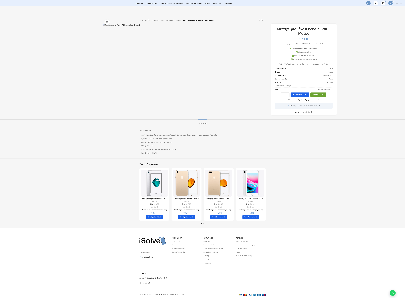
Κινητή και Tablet (158, 20)
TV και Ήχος (208, 259)
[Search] (368, 3)
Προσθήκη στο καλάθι (300, 94)
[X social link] (303, 112)
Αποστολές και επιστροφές (245, 245)
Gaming (206, 256)
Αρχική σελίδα (144, 20)
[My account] (375, 3)
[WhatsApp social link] (146, 283)
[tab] (202, 122)
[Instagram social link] (143, 283)
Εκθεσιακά (170, 20)
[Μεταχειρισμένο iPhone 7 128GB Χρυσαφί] (186, 183)
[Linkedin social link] (309, 112)
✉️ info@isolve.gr (146, 257)
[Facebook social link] (301, 112)
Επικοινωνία (176, 241)
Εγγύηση (238, 252)
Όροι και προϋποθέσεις (244, 256)
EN (401, 3)
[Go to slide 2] (203, 223)
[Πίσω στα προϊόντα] (262, 20)
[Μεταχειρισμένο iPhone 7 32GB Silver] (154, 183)
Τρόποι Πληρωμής (242, 241)
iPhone (178, 20)
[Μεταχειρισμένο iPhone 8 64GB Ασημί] (250, 183)
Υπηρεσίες (207, 263)
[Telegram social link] (311, 112)
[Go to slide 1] (201, 223)
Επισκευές (207, 241)
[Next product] (264, 20)
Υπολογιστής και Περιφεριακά (214, 248)
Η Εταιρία (175, 245)
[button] (154, 217)
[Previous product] (259, 20)
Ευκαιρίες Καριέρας (178, 248)
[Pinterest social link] (306, 112)
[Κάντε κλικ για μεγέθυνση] (107, 22)
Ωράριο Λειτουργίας (179, 252)
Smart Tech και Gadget (211, 252)
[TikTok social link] (149, 283)
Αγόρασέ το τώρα (318, 94)
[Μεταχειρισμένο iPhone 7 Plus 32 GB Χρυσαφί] (218, 183)
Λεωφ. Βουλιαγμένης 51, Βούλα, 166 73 (153, 278)
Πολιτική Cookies (241, 248)
